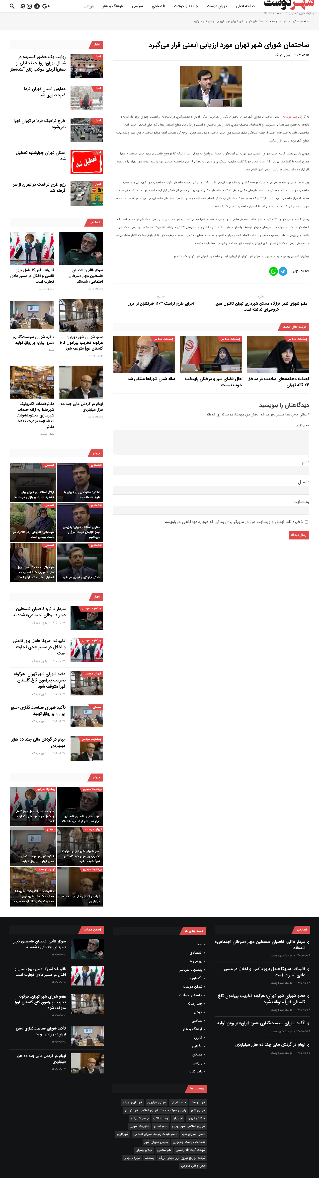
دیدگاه (303, 426)
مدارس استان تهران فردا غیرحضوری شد (45, 92)
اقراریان (178, 1118)
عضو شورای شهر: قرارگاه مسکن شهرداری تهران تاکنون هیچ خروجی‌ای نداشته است (261, 307)
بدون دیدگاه (282, 55)
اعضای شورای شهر (194, 1134)
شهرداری (123, 1134)
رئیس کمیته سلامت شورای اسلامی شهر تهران (155, 1110)
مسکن (50, 350)
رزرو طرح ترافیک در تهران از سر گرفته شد (39, 187)
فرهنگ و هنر (112, 6)
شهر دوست (290, 116)
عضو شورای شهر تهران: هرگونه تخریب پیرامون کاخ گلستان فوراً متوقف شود (81, 343)
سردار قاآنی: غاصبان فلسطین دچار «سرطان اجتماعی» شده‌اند (86, 276)
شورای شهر (198, 1110)
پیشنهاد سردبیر (297, 338)
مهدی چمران (144, 1150)
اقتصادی (158, 6)
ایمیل (303, 482)
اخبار (98, 56)
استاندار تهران (196, 1118)
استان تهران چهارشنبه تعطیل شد (41, 156)
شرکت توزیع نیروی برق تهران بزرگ (182, 1158)
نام (305, 462)
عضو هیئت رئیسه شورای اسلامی (155, 1134)
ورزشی (88, 6)
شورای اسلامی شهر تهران (189, 1126)
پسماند (149, 1158)
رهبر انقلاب (160, 1118)
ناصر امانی (160, 1126)
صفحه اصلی (245, 6)
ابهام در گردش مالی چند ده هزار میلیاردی (82, 407)
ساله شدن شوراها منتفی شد (151, 379)
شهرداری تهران (133, 1102)
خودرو (197, 1012)
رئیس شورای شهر (156, 1142)
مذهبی (197, 1046)
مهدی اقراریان (156, 1102)
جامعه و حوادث (186, 6)
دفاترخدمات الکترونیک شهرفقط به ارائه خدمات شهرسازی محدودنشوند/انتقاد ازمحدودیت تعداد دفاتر (35, 415)
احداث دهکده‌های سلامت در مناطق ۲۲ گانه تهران (278, 382)
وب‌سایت (301, 502)
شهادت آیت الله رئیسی (191, 1150)
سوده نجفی (178, 1102)
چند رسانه (194, 1004)
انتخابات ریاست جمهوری (189, 1142)
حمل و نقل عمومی (193, 1165)
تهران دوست (217, 6)
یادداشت (195, 1071)
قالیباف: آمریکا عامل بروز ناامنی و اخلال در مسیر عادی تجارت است (32, 276)
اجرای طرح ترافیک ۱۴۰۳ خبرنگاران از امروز (161, 304)
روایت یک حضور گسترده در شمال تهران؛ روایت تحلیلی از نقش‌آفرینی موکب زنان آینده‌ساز (38, 63)
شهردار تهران (131, 1158)
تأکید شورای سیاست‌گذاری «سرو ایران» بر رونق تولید (33, 340)
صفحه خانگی (301, 21)
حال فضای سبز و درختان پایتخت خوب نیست (213, 382)
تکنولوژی (195, 978)
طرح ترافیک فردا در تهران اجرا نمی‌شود (40, 124)
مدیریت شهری (139, 1126)
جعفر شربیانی (140, 1118)
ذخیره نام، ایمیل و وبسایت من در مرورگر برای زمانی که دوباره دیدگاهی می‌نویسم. (233, 522)
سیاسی (137, 6)
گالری (198, 1038)
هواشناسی (164, 1150)
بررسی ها (195, 961)
